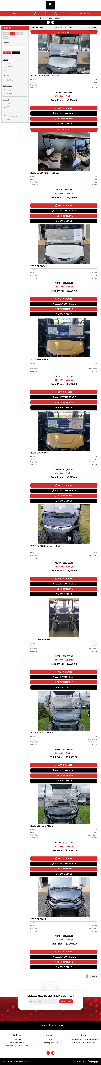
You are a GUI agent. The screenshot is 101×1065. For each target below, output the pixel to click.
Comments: (49, 34)
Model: (47, 30)
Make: (47, 27)
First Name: (49, 12)
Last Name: (49, 16)
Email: (47, 23)
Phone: (47, 19)
